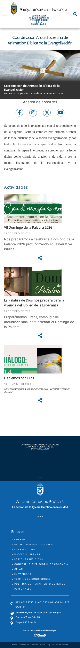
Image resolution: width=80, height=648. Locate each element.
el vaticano (23, 574)
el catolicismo (25, 549)
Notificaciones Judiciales (34, 544)
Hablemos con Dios (19, 378)
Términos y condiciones (32, 579)
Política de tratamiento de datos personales (39, 586)
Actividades (16, 187)
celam (18, 569)
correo (19, 539)
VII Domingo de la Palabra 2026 (28, 227)
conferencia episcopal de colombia (41, 564)
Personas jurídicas (28, 559)
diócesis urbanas (27, 554)
